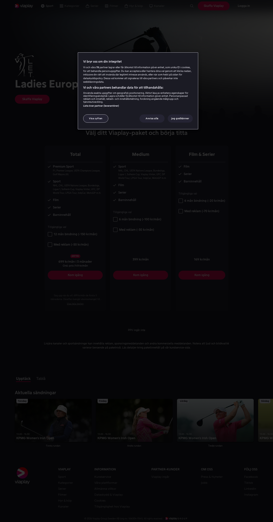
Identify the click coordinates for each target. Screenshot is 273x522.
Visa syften (96, 118)
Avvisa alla (152, 118)
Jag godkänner (180, 118)
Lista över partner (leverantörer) (101, 106)
